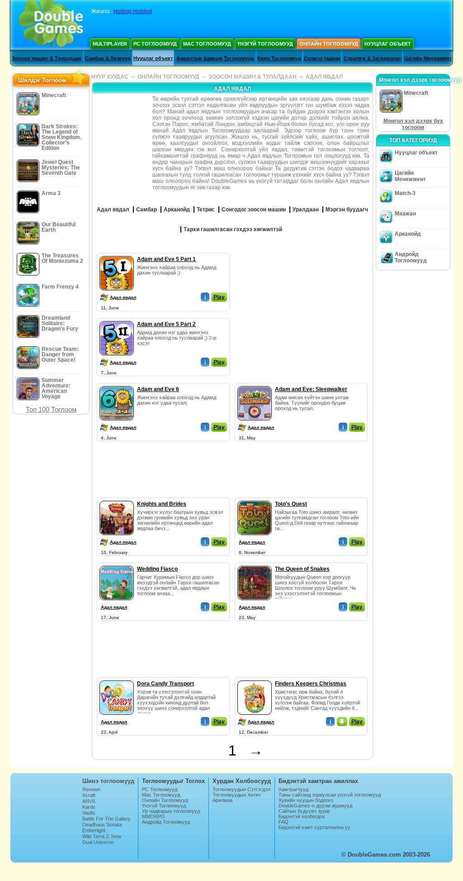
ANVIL (89, 801)
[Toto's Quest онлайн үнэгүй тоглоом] (254, 499)
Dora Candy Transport (165, 684)
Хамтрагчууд (293, 789)
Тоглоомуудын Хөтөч (237, 794)
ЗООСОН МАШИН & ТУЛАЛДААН (252, 77)
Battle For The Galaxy (106, 818)
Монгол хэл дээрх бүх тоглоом (413, 124)
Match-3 (405, 193)
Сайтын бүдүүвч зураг (304, 811)
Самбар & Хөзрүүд (108, 58)
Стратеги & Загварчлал (372, 58)
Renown (91, 789)
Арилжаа (222, 800)
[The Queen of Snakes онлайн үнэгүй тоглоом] (254, 564)
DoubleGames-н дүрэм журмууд (315, 805)
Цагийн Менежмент (428, 58)
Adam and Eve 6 (158, 389)
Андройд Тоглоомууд (411, 257)
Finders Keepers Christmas (310, 684)
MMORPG (153, 816)
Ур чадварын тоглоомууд (171, 811)
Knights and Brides (161, 504)
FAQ (283, 822)
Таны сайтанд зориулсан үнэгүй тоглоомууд (330, 794)
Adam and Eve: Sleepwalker (311, 389)
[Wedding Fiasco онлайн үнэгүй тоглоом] (116, 564)
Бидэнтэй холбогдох (302, 816)
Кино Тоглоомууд (279, 58)
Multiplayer (110, 44)
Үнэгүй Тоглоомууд (265, 44)
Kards (88, 807)
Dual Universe (97, 842)
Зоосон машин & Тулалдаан (46, 58)
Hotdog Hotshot (132, 11)
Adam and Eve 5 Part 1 (166, 259)
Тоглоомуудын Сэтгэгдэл (241, 789)
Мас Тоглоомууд (207, 44)
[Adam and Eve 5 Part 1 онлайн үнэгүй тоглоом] (116, 254)
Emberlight (93, 830)
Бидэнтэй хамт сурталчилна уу (314, 827)
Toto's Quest (291, 504)
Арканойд (408, 234)
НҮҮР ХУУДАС (109, 77)
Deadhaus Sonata (102, 824)
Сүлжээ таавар (322, 58)
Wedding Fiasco (157, 569)
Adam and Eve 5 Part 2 (166, 324)
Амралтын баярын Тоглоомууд (215, 58)
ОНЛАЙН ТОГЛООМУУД (168, 77)
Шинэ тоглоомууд (108, 781)
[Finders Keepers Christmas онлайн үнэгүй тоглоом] (254, 679)
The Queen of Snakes (302, 569)
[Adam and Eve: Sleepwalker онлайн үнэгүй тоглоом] (254, 384)
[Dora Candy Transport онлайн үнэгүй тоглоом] (116, 679)
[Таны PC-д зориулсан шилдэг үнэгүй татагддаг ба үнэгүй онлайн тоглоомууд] (51, 25)
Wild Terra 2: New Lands (101, 839)
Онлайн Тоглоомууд (328, 44)
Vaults (88, 813)
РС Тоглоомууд (155, 44)
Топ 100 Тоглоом (51, 409)
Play (219, 297)
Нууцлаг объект (387, 44)
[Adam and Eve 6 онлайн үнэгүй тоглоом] (116, 384)
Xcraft (88, 795)
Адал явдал (123, 297)
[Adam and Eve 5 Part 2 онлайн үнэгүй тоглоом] (116, 319)
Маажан (405, 213)
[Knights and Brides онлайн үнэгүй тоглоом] (116, 499)
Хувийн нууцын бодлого (306, 800)
